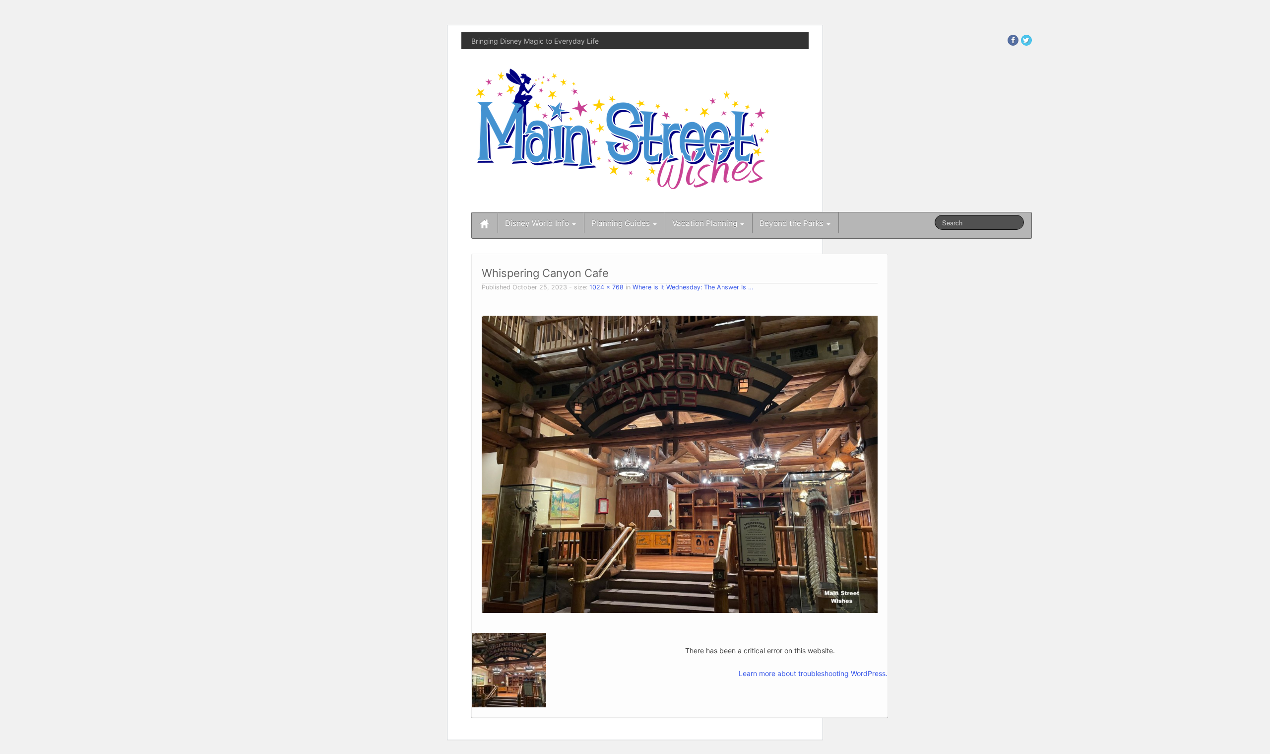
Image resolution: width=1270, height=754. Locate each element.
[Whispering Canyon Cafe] (680, 463)
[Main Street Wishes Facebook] (1013, 40)
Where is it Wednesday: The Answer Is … (693, 287)
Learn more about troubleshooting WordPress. (813, 673)
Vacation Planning (705, 223)
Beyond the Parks (793, 223)
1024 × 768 (606, 287)
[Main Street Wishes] (622, 128)
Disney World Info (538, 223)
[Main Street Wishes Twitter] (1026, 40)
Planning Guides (621, 223)
